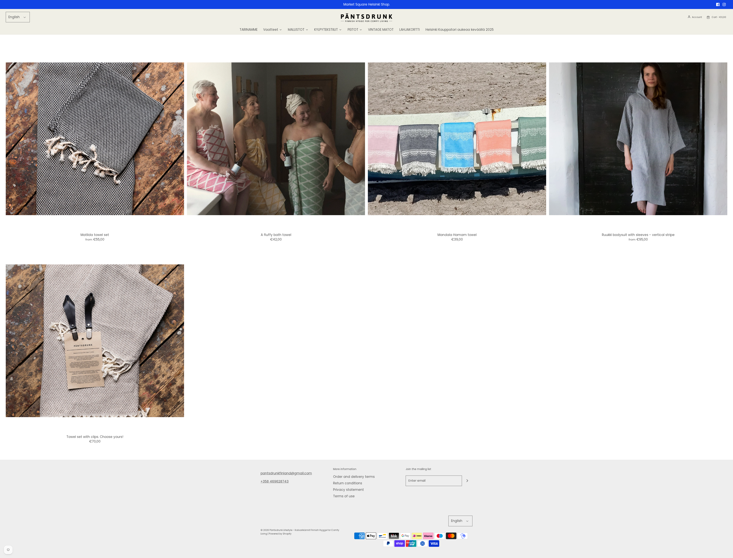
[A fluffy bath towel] (276, 139)
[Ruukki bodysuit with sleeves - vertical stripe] (638, 139)
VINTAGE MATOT (381, 29)
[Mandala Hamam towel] (457, 139)
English (14, 17)
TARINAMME (249, 29)
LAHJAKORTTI (409, 29)
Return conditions (347, 483)
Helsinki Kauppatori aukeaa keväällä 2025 (459, 29)
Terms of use (344, 496)
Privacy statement (348, 489)
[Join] (467, 481)
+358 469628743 (275, 481)
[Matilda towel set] (95, 139)
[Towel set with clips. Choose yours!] (95, 341)
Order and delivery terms (354, 476)
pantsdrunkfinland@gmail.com (286, 473)
